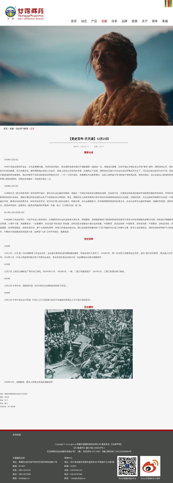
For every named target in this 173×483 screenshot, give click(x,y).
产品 (94, 21)
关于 (145, 21)
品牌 (124, 21)
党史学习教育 (22, 129)
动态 (84, 21)
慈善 (135, 21)
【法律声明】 (116, 444)
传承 (114, 21)
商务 (155, 21)
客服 (165, 21)
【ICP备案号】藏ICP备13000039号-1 (89, 448)
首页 (74, 21)
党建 (104, 21)
